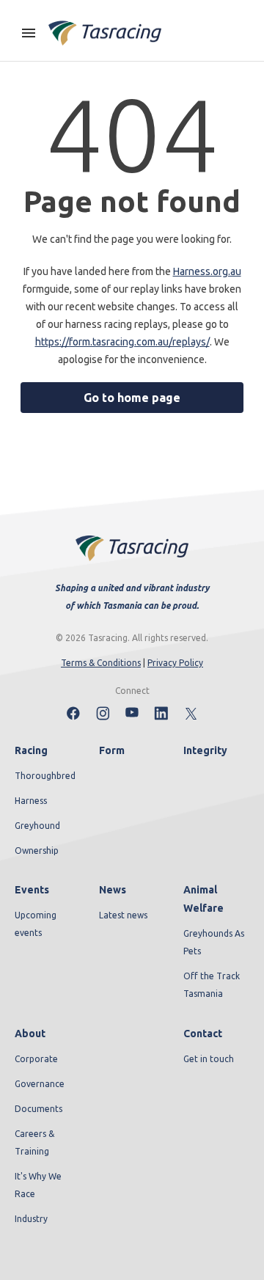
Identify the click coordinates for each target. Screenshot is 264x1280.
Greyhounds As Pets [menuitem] (213, 942)
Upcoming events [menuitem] (35, 923)
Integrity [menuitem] (205, 750)
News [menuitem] (112, 890)
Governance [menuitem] (40, 1084)
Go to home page (132, 397)
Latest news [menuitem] (123, 915)
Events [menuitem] (32, 890)
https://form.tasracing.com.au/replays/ (122, 342)
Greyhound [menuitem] (37, 825)
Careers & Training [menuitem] (34, 1142)
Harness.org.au (207, 271)
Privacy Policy (175, 663)
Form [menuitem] (112, 750)
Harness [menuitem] (31, 800)
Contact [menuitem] (202, 1033)
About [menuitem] (30, 1033)
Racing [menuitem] (31, 750)
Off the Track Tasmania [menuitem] (211, 984)
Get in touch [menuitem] (208, 1059)
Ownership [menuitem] (37, 850)
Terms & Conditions (101, 663)
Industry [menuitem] (31, 1219)
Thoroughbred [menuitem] (45, 775)
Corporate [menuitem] (36, 1059)
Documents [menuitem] (38, 1108)
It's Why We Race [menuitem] (38, 1185)
